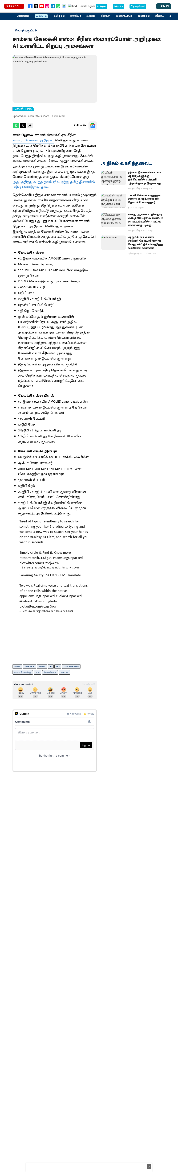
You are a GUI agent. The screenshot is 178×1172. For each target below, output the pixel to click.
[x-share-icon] (23, 127)
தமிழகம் (59, 16)
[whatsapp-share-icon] (16, 127)
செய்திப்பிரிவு (23, 109)
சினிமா (105, 16)
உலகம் (90, 16)
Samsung (42, 666)
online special (29, 666)
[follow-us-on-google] (92, 125)
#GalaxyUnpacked (69, 596)
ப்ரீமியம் (41, 16)
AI (51, 666)
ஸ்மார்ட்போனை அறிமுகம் (33, 140)
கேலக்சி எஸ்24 (50, 672)
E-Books (118, 6)
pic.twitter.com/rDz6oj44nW (39, 563)
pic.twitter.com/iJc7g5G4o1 (37, 606)
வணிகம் (144, 16)
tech (57, 666)
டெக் (37, 672)
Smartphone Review (71, 666)
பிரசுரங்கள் (138, 6)
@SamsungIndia (46, 601)
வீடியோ (160, 16)
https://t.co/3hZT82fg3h (35, 558)
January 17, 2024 (70, 567)
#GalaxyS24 (38, 537)
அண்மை (23, 16)
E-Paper (101, 6)
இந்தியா (75, 16)
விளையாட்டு (124, 16)
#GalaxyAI (26, 601)
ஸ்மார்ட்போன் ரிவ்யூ (22, 672)
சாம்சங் (17, 666)
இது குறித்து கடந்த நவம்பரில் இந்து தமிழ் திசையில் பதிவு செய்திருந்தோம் (54, 184)
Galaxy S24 (64, 672)
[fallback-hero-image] (113, 178)
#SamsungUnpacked (68, 558)
